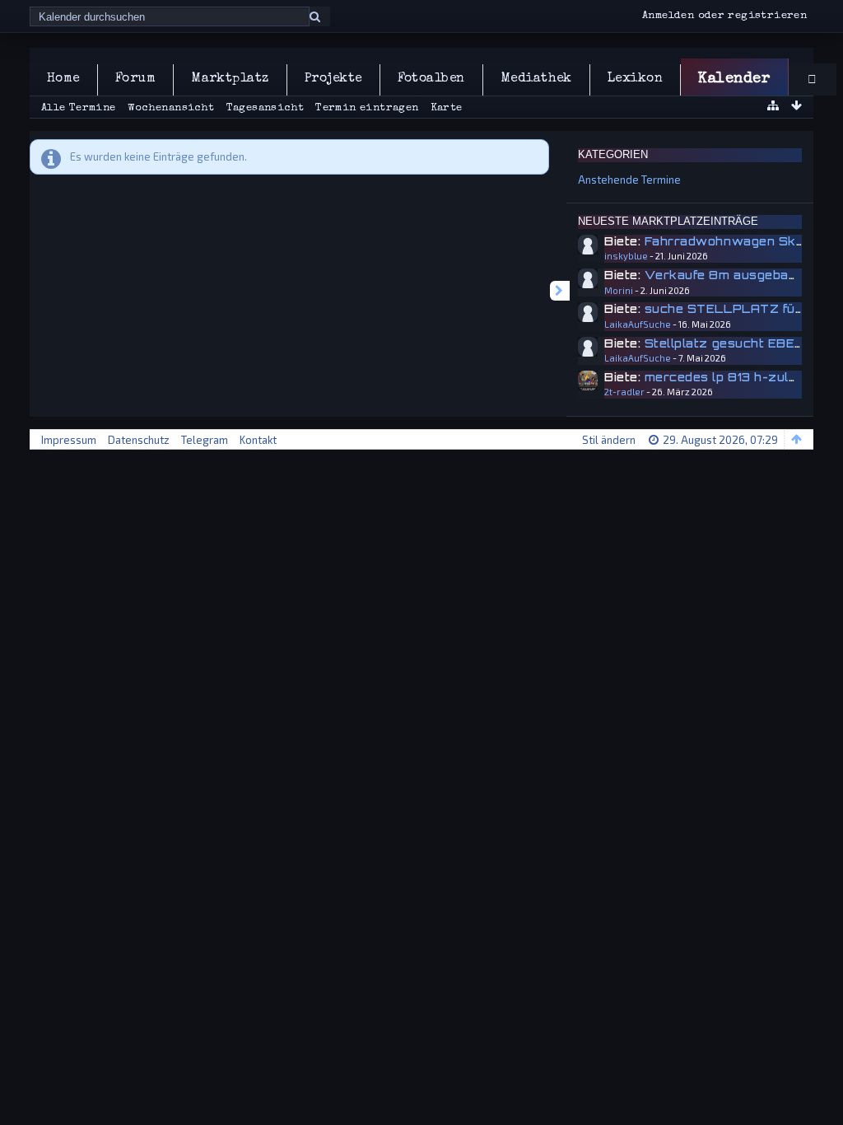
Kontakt (258, 439)
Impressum (68, 439)
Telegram (204, 439)
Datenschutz (139, 439)
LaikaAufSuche (637, 324)
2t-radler (624, 391)
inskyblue (626, 255)
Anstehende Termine (629, 179)
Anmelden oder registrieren (724, 16)
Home (63, 79)
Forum (135, 79)
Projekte (333, 79)
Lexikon (635, 79)
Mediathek (536, 79)
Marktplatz (230, 79)
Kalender (734, 79)
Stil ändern (609, 439)
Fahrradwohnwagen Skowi (731, 241)
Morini (618, 290)
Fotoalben (431, 79)
